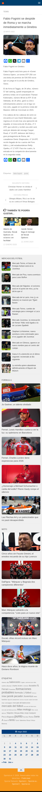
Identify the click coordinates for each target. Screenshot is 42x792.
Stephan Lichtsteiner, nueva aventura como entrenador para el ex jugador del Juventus (25, 334)
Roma (31, 717)
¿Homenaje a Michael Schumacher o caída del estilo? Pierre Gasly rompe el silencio (20, 489)
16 (4, 751)
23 (4, 755)
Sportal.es (26, 784)
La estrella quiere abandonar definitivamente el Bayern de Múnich (24, 368)
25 (15, 755)
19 (21, 751)
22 (38, 751)
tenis (12, 720)
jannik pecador (15, 696)
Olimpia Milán (19, 713)
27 (27, 755)
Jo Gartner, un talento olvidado (16, 404)
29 (38, 755)
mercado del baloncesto (21, 703)
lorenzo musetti (24, 699)
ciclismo (25, 686)
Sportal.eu (32, 781)
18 (15, 751)
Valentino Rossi (25, 720)
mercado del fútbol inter (30, 706)
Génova (34, 693)
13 (27, 747)
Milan (19, 709)
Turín (17, 720)
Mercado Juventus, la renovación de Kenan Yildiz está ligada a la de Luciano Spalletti (26, 322)
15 (38, 747)
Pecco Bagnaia (8, 717)
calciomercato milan (30, 682)
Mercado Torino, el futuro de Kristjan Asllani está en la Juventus (24, 266)
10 (10, 747)
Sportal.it (22, 781)
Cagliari (23, 682)
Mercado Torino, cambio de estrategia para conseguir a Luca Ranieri (26, 311)
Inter (4, 696)
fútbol (28, 692)
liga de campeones (13, 699)
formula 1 (20, 692)
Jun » (10, 762)
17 (10, 751)
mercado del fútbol (12, 706)
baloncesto (14, 682)
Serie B (6, 720)
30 (4, 759)
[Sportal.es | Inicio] (3, 3)
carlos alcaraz (7, 686)
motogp (27, 709)
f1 (38, 685)
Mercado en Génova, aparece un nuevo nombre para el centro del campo (26, 345)
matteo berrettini (33, 699)
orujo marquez (30, 713)
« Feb (4, 762)
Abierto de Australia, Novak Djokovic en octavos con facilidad (10, 235)
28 (32, 755)
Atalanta (4, 682)
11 (15, 747)
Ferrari (5, 689)
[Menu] (39, 3)
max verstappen (7, 703)
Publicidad (26, 778)
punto (26, 173)
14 (32, 747)
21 (32, 751)
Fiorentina (12, 689)
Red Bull (25, 717)
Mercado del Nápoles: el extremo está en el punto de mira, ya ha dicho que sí (26, 288)
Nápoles (10, 713)
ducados (32, 686)
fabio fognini (17, 173)
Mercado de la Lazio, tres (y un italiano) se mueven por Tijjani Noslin (25, 300)
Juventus (28, 696)
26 (21, 755)
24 (10, 755)
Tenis (6, 12)
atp (8, 682)
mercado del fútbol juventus (9, 710)
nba (33, 710)
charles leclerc (17, 686)
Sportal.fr (16, 784)
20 (27, 751)
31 (10, 759)
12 (21, 747)
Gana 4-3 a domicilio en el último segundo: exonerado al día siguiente (26, 356)
